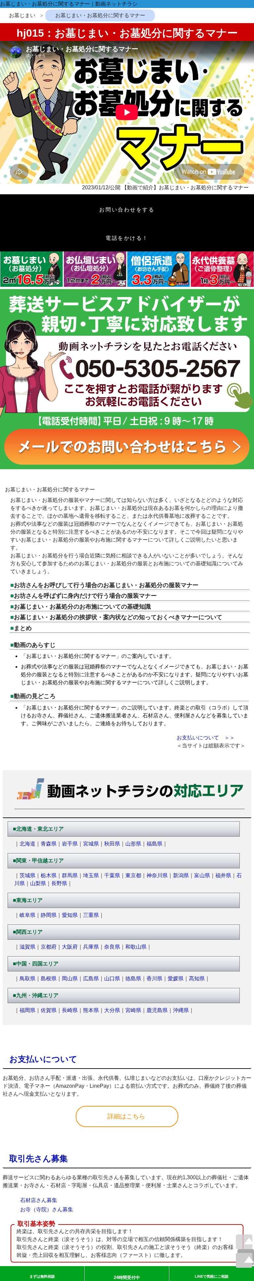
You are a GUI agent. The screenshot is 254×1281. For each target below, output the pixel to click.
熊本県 (91, 1010)
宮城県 (91, 844)
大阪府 (70, 947)
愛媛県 (176, 978)
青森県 (49, 844)
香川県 (154, 978)
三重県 (91, 915)
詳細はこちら (127, 1116)
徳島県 (133, 978)
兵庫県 (91, 947)
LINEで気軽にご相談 (212, 1276)
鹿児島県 (157, 1010)
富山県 (202, 875)
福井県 (223, 875)
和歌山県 (136, 947)
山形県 (133, 844)
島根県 (49, 978)
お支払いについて (43, 1059)
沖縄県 (181, 1010)
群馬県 (70, 875)
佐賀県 (49, 1010)
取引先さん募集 (38, 1158)
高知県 (197, 978)
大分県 (112, 1010)
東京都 (133, 875)
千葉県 (112, 875)
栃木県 (49, 875)
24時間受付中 (127, 1277)
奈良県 (112, 947)
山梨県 (38, 883)
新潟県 (181, 875)
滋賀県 (27, 947)
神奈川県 (157, 875)
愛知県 (70, 915)
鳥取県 (27, 978)
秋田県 (112, 844)
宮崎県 (133, 1010)
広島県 (91, 978)
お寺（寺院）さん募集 (46, 1209)
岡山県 (70, 978)
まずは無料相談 (42, 1276)
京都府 (49, 947)
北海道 (27, 844)
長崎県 (70, 1010)
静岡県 (49, 915)
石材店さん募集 (38, 1200)
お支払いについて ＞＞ (206, 737)
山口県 (112, 978)
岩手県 (70, 844)
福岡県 (27, 1010)
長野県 (59, 883)
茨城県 (27, 875)
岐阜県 (27, 915)
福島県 (154, 844)
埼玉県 (91, 875)
